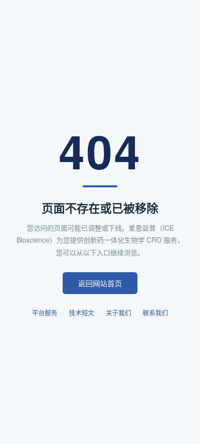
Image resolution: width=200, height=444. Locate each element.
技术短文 (81, 312)
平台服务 (44, 312)
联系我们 (155, 312)
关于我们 (118, 312)
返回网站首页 (100, 283)
